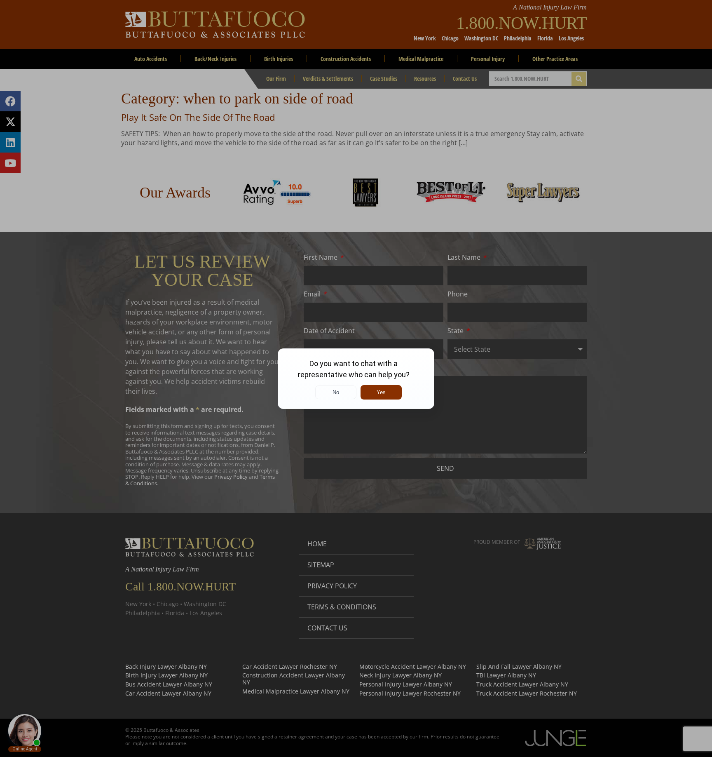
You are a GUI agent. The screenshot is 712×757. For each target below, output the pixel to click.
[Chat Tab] (356, 378)
